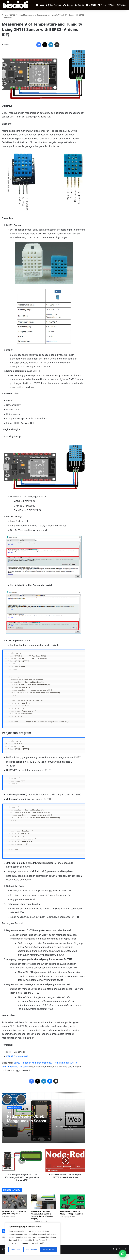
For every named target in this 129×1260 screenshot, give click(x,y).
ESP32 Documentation (18, 1056)
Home (41, 5)
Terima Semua (49, 1249)
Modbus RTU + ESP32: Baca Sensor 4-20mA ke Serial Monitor (29, 1118)
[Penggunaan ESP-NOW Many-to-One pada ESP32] (72, 1202)
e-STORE (92, 5)
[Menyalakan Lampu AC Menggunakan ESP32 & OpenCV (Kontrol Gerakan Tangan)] (43, 1202)
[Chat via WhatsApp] (122, 1253)
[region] (32, 1238)
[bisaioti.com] (15, 5)
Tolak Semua (31, 1249)
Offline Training (54, 5)
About (112, 5)
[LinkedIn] (50, 44)
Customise (15, 1249)
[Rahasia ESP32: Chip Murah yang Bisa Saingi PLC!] (14, 1202)
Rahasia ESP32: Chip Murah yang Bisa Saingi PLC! (14, 1212)
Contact (122, 5)
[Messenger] (49, 1081)
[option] (43, 1117)
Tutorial (80, 5)
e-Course (69, 5)
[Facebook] (38, 44)
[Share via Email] (56, 44)
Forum (103, 5)
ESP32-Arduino (16, 15)
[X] (44, 44)
